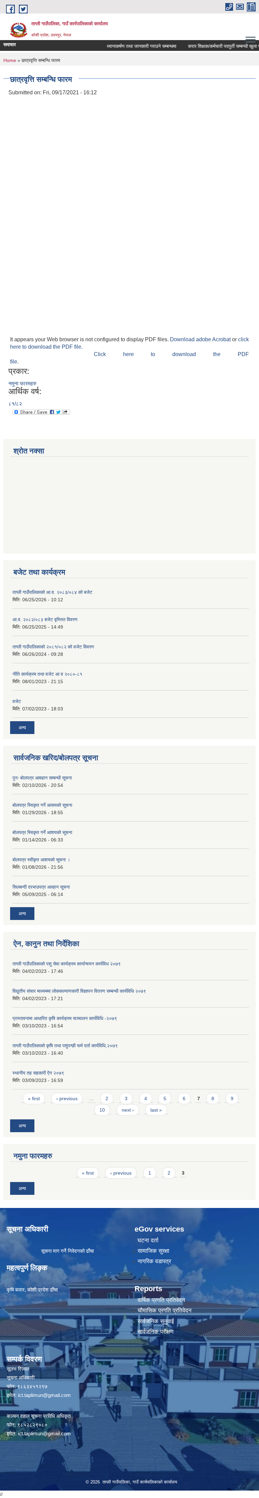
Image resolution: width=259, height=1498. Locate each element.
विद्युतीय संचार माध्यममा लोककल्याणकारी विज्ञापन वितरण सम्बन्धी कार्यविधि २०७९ (79, 991)
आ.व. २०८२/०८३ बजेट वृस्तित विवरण (45, 619)
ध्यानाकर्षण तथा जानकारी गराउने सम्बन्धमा (129, 46)
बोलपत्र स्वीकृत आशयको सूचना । (41, 859)
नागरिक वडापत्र (154, 1261)
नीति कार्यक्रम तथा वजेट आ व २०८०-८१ (47, 674)
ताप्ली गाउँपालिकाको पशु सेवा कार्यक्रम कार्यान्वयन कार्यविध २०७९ (66, 963)
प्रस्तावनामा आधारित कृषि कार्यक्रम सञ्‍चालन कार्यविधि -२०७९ (64, 1018)
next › (128, 1110)
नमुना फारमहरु (22, 383)
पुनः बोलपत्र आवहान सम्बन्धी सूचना (42, 777)
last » (156, 1110)
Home (9, 60)
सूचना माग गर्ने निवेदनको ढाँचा (67, 1251)
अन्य (22, 727)
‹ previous (67, 1098)
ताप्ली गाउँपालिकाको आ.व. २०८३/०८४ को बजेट (52, 592)
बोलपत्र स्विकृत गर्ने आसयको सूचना (42, 805)
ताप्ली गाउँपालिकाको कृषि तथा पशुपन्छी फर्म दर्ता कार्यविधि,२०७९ (65, 1045)
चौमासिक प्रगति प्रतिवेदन (165, 1310)
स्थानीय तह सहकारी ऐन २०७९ (38, 1073)
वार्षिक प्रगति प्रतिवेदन (161, 1300)
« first (34, 1098)
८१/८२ (15, 404)
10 (102, 1110)
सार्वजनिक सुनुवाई (156, 1321)
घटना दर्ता (148, 1240)
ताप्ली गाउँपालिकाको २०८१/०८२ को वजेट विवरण (53, 646)
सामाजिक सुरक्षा (153, 1251)
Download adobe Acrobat (201, 339)
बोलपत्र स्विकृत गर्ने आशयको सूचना (42, 832)
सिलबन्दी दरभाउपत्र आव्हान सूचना (41, 887)
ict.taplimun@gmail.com (44, 1395)
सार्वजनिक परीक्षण (155, 1332)
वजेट (16, 701)
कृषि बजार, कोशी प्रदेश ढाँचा (32, 1290)
